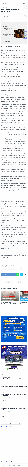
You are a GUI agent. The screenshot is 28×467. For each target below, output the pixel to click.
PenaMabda (7, 461)
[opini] (5, 385)
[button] (3, 3)
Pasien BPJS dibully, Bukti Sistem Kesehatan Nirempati (14, 409)
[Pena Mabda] (6, 15)
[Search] (26, 3)
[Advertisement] (14, 444)
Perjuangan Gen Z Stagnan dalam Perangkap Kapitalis (14, 395)
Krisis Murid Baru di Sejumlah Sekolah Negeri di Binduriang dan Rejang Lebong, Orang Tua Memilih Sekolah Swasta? (15, 387)
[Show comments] (24, 465)
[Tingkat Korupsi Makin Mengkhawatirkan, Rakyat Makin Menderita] (10, 296)
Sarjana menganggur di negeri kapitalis (13, 402)
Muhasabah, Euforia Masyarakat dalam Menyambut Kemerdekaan (13, 379)
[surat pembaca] (7, 377)
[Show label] (7, 426)
